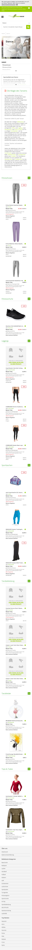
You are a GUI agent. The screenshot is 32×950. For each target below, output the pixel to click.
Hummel (10, 610)
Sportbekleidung (6, 904)
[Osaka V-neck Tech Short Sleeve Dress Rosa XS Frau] (25, 645)
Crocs (3, 942)
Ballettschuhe (12, 154)
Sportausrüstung (6, 910)
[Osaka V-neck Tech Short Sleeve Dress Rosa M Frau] (25, 678)
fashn (3, 945)
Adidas (3, 927)
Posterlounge (11, 756)
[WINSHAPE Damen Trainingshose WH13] (25, 529)
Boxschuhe (5, 862)
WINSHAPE (11, 531)
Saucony (4, 930)
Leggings (20, 128)
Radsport (4, 865)
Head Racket (11, 370)
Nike (3, 936)
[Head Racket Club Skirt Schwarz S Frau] (25, 368)
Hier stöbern (29, 178)
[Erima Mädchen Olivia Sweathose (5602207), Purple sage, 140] (25, 244)
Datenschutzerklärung (8, 855)
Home (3, 33)
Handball (4, 871)
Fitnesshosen (8, 129)
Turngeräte (5, 892)
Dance (8, 33)
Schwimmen (5, 883)
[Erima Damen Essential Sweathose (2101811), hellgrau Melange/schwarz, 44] (25, 205)
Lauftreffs (4, 913)
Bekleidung (20, 122)
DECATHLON (5, 907)
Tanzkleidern (14, 131)
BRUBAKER (11, 722)
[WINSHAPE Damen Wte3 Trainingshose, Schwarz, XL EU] (25, 563)
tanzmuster (11, 798)
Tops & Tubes (18, 129)
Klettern (4, 877)
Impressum (5, 852)
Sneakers (13, 156)
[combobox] (16, 23)
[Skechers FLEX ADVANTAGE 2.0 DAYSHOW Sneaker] (25, 326)
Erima (9, 207)
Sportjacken (5, 889)
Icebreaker (11, 408)
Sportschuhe (5, 898)
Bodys (13, 128)
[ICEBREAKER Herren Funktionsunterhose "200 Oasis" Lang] (25, 407)
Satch (9, 494)
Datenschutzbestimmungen (8, 4)
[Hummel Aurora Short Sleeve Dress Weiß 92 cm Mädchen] (25, 608)
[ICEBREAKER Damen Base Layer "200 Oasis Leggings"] (25, 445)
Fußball (4, 874)
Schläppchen (22, 154)
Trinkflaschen (18, 159)
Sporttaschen (8, 159)
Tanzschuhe (8, 153)
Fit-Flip (3, 901)
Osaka (9, 647)
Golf (3, 880)
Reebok (4, 939)
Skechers (10, 328)
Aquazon (4, 921)
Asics (3, 924)
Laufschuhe (5, 886)
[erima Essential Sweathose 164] (25, 280)
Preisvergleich (5, 895)
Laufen (3, 868)
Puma (3, 933)
